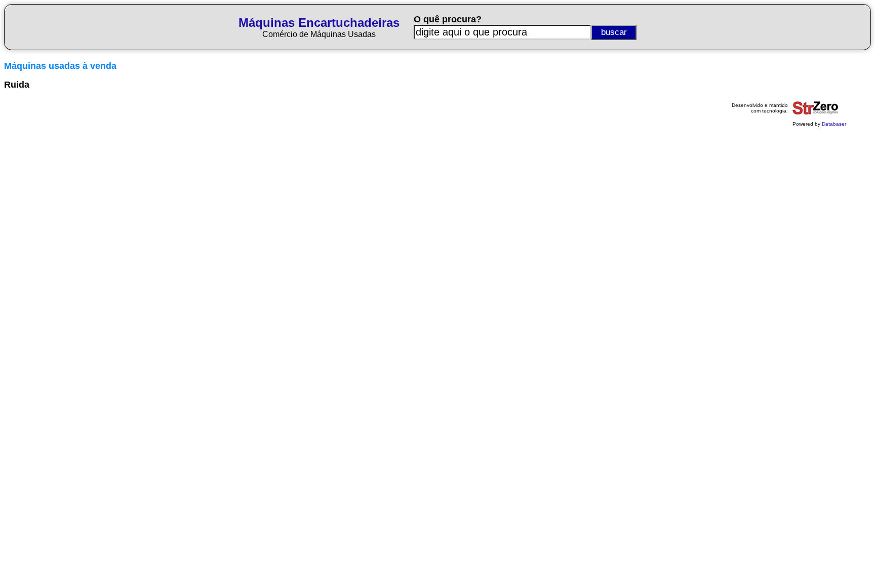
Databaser (834, 124)
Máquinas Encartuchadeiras (319, 22)
